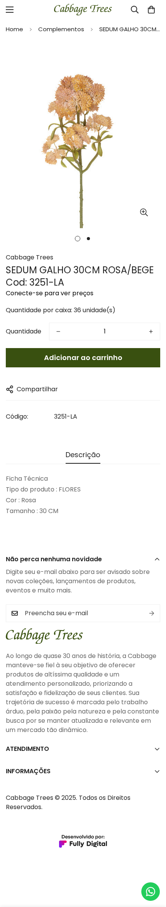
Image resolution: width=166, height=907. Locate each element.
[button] (151, 10)
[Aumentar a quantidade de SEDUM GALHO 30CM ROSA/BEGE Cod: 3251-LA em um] (151, 331)
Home (14, 29)
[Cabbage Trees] (83, 9)
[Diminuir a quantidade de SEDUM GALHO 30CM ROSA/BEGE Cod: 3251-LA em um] (58, 331)
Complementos (61, 29)
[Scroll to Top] (152, 866)
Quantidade (23, 331)
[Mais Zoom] (143, 212)
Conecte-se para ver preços (49, 293)
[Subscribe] (151, 613)
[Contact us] (150, 891)
